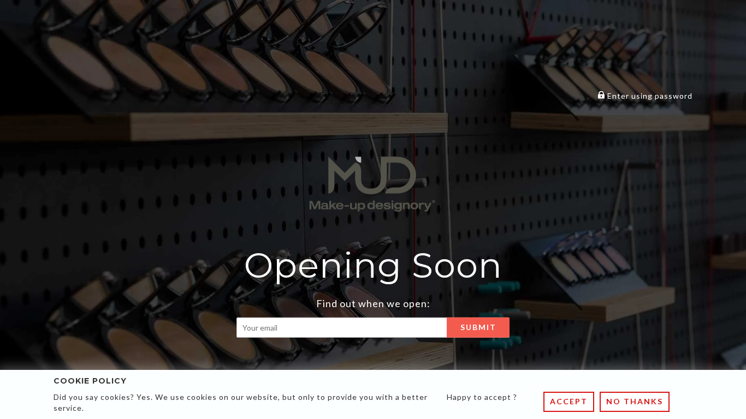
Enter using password (648, 95)
